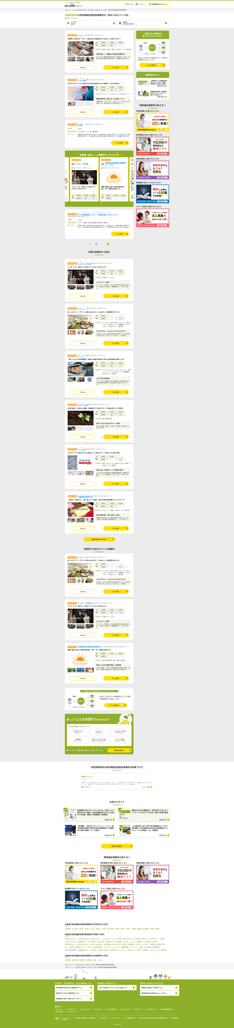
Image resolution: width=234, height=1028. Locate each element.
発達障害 (89, 960)
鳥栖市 (152, 929)
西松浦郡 (146, 929)
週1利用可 (101, 941)
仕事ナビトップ (69, 10)
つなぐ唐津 (82, 80)
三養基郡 (68, 929)
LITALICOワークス (71, 1009)
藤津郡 (139, 929)
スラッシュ (82, 309)
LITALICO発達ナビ (111, 1009)
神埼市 (128, 929)
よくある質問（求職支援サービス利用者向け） (85, 1018)
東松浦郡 (110, 929)
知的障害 (75, 960)
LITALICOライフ (137, 1009)
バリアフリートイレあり (112, 947)
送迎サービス (95, 939)
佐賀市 (81, 929)
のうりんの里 (83, 405)
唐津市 (87, 929)
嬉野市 (98, 929)
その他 (100, 960)
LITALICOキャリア (124, 1009)
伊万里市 (75, 929)
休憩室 (162, 939)
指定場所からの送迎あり (112, 944)
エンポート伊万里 (84, 264)
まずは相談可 (118, 941)
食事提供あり (82, 941)
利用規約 (57, 1018)
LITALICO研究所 (59, 1012)
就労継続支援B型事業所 (95, 10)
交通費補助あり (83, 950)
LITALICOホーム (59, 1009)
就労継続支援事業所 (81, 10)
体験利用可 (109, 941)
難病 (94, 960)
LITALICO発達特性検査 (165, 1009)
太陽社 (80, 125)
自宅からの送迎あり (96, 944)
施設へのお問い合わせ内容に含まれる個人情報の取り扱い (153, 1018)
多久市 (92, 929)
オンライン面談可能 (136, 941)
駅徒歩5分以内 (69, 944)
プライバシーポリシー (116, 1018)
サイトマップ (66, 1018)
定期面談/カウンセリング (118, 950)
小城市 (104, 929)
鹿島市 (158, 929)
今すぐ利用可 (92, 941)
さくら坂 (81, 450)
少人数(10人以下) (70, 941)
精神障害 (68, 960)
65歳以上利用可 (103, 950)
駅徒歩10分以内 (70, 939)
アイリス (81, 36)
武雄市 (122, 929)
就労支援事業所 (79, 965)
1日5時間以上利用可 (151, 941)
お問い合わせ (103, 1018)
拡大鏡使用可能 (97, 947)
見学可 (126, 941)
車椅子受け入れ (128, 939)
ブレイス (81, 356)
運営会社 (65, 1019)
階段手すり (145, 939)
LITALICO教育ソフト (150, 1009)
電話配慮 (131, 944)
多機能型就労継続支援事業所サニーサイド (93, 647)
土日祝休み (93, 950)
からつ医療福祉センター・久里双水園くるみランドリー (98, 214)
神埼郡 (134, 929)
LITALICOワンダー (98, 1009)
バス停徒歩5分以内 (82, 944)
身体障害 (82, 960)
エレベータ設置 (116, 939)
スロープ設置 (69, 947)
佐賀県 (105, 10)
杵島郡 (117, 929)
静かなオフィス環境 (134, 950)
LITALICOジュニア (85, 1009)
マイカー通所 (105, 939)
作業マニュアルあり (142, 944)
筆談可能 (124, 944)
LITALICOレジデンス (72, 1012)
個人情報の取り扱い (130, 1018)
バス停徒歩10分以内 (83, 939)
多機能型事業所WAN (85, 497)
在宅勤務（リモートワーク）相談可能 (154, 950)
